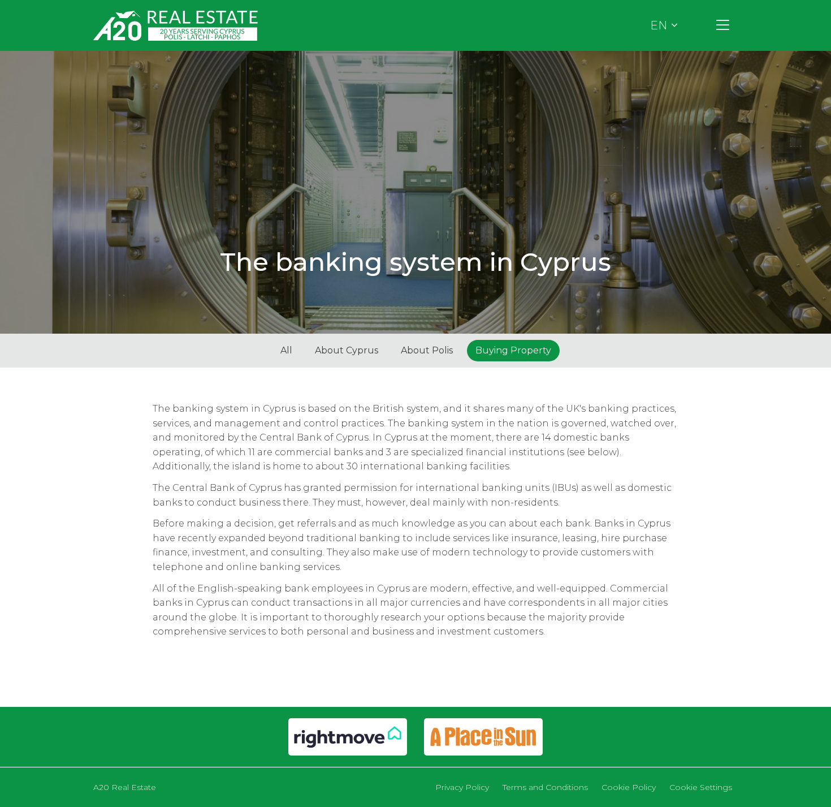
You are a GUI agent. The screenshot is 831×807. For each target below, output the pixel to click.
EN (658, 25)
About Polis (427, 350)
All (286, 350)
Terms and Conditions (545, 787)
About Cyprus (346, 350)
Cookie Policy (628, 787)
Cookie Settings (700, 787)
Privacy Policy (462, 787)
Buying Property (513, 350)
